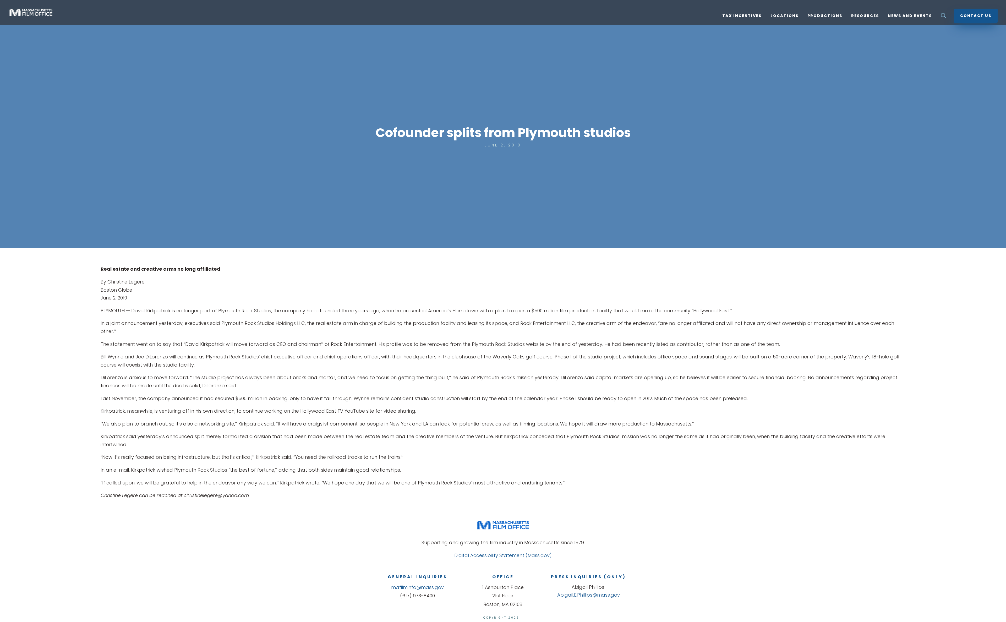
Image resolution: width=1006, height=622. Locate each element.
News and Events (910, 16)
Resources (865, 16)
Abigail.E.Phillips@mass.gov (588, 595)
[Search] (943, 17)
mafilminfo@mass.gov (417, 587)
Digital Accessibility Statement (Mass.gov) (503, 555)
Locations (784, 16)
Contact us (975, 15)
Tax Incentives (742, 16)
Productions (824, 16)
